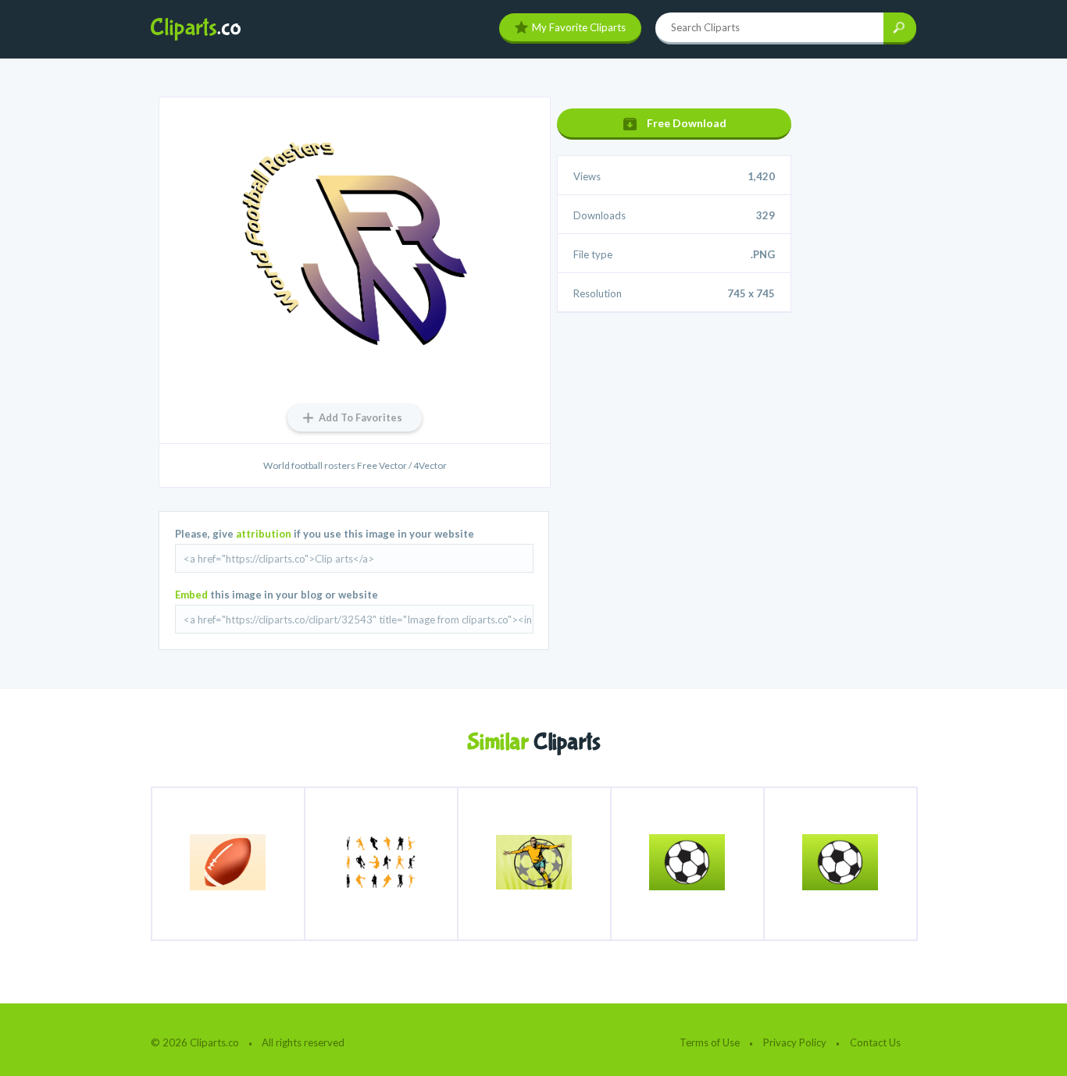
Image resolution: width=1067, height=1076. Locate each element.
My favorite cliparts (579, 27)
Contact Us (875, 1042)
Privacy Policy (794, 1042)
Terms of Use (710, 1042)
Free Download (686, 123)
